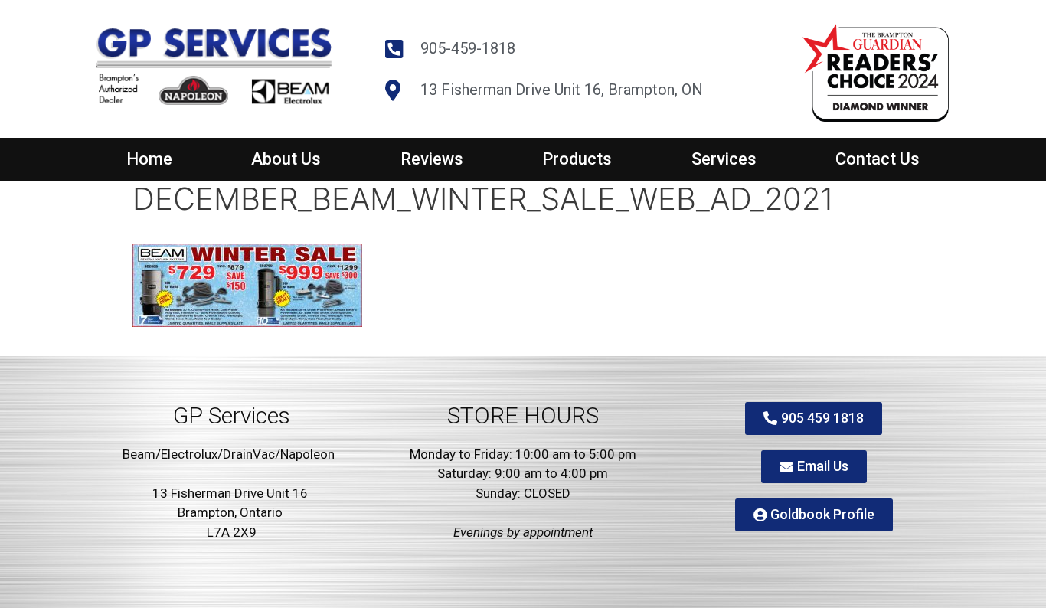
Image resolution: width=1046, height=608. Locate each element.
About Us (286, 158)
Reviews (431, 158)
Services (724, 158)
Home (149, 158)
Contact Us (877, 158)
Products (577, 158)
